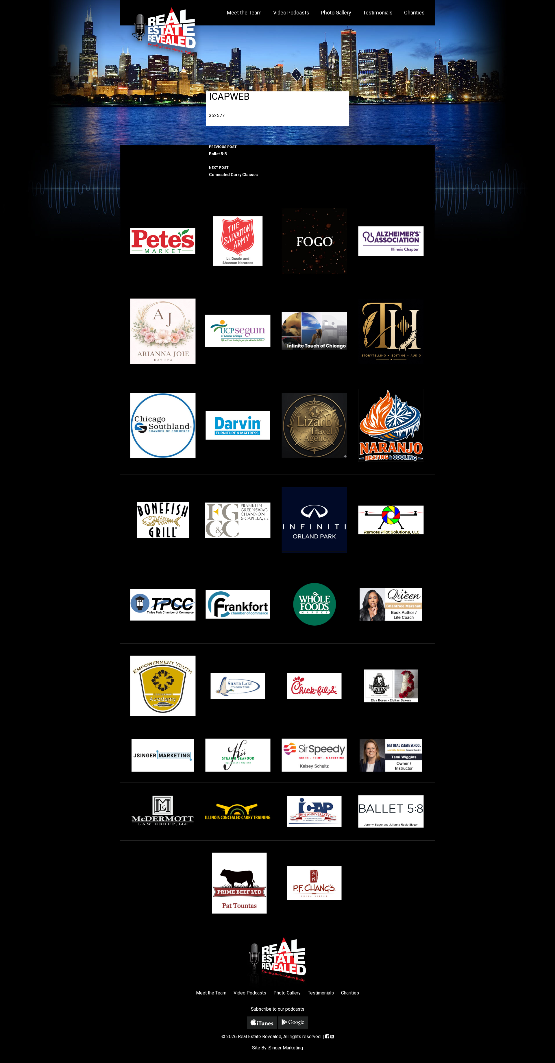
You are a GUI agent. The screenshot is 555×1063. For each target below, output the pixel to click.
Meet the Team (244, 13)
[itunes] (262, 1022)
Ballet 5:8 (223, 150)
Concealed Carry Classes (233, 171)
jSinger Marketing (285, 1048)
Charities (414, 13)
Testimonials (378, 13)
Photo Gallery (336, 13)
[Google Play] (293, 1022)
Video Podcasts (291, 13)
